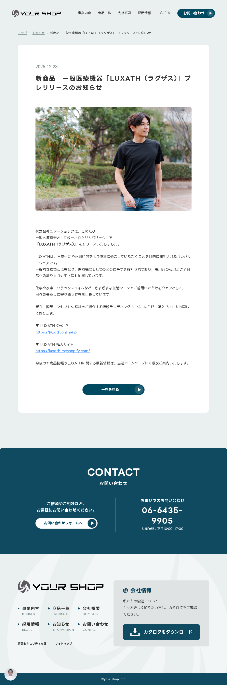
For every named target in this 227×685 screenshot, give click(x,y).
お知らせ (164, 13)
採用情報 (144, 13)
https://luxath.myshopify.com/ (62, 351)
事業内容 (84, 13)
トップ (22, 33)
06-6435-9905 (162, 515)
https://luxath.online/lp (56, 332)
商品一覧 (104, 13)
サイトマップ (63, 643)
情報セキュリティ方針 (32, 643)
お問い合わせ (96, 626)
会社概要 (124, 13)
